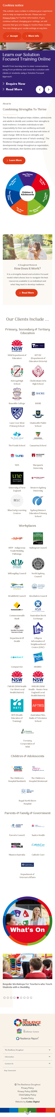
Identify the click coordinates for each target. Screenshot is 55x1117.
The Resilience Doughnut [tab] (14, 1050)
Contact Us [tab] (9, 1064)
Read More (14, 89)
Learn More (15, 160)
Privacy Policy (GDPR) (27, 1092)
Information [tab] (9, 1057)
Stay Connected (10, 1070)
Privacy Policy (27, 1088)
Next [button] (48, 89)
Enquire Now (15, 84)
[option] (27, 54)
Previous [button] (39, 89)
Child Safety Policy (27, 1095)
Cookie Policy (27, 1098)
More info (33, 36)
